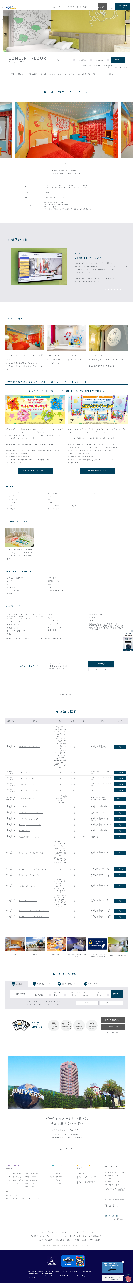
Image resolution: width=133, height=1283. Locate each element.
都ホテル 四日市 (30, 1177)
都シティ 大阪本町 (55, 1183)
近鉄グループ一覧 (73, 1240)
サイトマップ (39, 1232)
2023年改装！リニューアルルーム (29, 747)
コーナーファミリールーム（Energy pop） (32, 819)
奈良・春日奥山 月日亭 (111, 1185)
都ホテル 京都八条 (31, 1180)
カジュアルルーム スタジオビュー (29, 778)
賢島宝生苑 (108, 1178)
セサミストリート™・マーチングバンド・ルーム (34, 911)
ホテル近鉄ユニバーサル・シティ (115, 1172)
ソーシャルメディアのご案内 (42, 1240)
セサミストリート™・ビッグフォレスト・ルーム (34, 875)
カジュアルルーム (24, 772)
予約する (120, 747)
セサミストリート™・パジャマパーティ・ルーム (34, 917)
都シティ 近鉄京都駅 (56, 1177)
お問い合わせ (59, 1240)
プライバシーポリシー (90, 1232)
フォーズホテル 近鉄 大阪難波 (114, 1200)
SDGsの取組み (95, 1240)
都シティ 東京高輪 (55, 1174)
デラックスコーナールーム (27, 798)
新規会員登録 (113, 1026)
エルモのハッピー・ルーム (27, 886)
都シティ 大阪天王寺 (56, 1180)
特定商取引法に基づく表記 (40, 1236)
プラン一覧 (87, 1003)
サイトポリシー (74, 1232)
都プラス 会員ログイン (113, 1020)
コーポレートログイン (53, 1001)
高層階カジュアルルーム (26, 784)
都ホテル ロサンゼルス (13, 1195)
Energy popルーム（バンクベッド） (30, 825)
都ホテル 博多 (29, 1186)
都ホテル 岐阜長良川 (31, 1174)
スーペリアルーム (24, 807)
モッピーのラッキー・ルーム (28, 901)
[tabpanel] (66, 266)
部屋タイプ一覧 (111, 1003)
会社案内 (84, 1240)
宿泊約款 (63, 1232)
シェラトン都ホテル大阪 (13, 1177)
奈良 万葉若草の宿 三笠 (112, 1181)
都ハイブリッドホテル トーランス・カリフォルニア (22, 1198)
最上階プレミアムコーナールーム (29, 837)
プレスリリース (52, 1232)
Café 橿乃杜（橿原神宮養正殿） (114, 1219)
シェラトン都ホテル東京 (13, 1174)
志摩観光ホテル (82, 1174)
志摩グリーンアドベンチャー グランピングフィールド (113, 1205)
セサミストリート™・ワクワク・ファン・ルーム (34, 853)
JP (93, 6)
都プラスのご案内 (113, 1032)
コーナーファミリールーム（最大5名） (31, 813)
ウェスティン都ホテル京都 (14, 1180)
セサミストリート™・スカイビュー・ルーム (32, 869)
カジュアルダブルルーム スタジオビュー (31, 790)
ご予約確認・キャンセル (32, 1001)
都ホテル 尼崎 (29, 1183)
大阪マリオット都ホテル (13, 1183)
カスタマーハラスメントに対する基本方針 (65, 1236)
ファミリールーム (24, 831)
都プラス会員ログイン (102, 6)
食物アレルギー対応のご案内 (92, 1236)
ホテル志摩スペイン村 (111, 1175)
